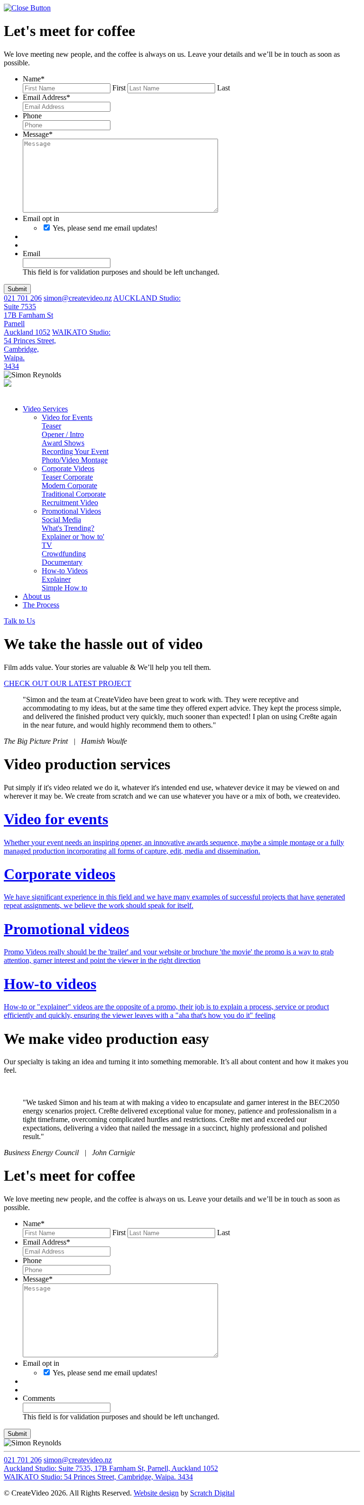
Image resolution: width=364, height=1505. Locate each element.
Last (223, 88)
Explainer (56, 579)
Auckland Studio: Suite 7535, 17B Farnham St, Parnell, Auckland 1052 (111, 1468)
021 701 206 (23, 298)
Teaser (51, 426)
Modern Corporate (69, 485)
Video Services (45, 409)
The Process (41, 605)
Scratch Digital (212, 1493)
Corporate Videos (68, 468)
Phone (32, 116)
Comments (39, 1398)
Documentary (62, 562)
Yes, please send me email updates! (105, 228)
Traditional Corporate (74, 494)
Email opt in (41, 218)
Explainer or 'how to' (73, 537)
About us (36, 596)
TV (47, 545)
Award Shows (63, 443)
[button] (17, 289)
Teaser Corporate (67, 477)
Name (34, 79)
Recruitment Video (70, 503)
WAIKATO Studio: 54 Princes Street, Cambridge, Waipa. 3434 (98, 1477)
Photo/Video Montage (75, 460)
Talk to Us (19, 621)
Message (38, 134)
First (119, 88)
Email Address (46, 97)
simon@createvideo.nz (78, 298)
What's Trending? (68, 528)
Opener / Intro (63, 434)
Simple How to (64, 588)
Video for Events (67, 417)
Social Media (61, 520)
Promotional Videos (71, 511)
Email (31, 253)
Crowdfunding (64, 554)
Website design (156, 1493)
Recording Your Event (75, 451)
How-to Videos (65, 571)
